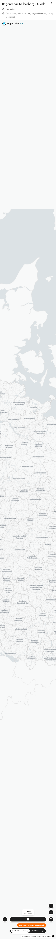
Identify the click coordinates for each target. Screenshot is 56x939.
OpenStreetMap (36, 936)
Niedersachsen (24, 13)
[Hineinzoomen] (51, 906)
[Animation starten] (5, 919)
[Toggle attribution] (53, 936)
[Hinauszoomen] (51, 912)
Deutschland (11, 13)
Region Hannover (39, 13)
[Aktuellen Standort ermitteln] (51, 919)
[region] (28, 479)
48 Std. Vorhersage (37, 931)
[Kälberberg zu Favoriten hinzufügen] (51, 4)
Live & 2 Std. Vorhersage (20, 931)
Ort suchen (10, 9)
